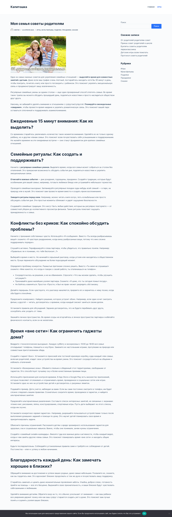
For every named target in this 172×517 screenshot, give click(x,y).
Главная (151, 7)
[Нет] (169, 513)
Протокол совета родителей (134, 55)
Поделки (57, 30)
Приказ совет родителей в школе (136, 43)
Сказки (75, 30)
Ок (144, 513)
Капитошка (19, 7)
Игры (159, 7)
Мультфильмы (47, 30)
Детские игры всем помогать (134, 52)
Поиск (123, 22)
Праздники (66, 30)
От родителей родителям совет (135, 40)
